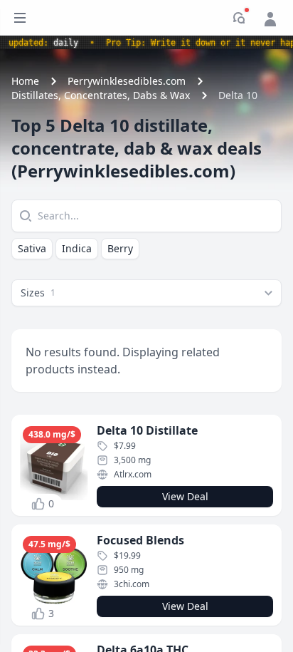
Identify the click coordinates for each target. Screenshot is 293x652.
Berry (120, 248)
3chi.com (131, 584)
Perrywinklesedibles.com (127, 81)
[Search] (24, 216)
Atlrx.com (132, 474)
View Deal (185, 496)
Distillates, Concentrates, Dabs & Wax (100, 95)
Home (25, 81)
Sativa (32, 248)
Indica (77, 248)
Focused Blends (140, 540)
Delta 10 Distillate (147, 430)
